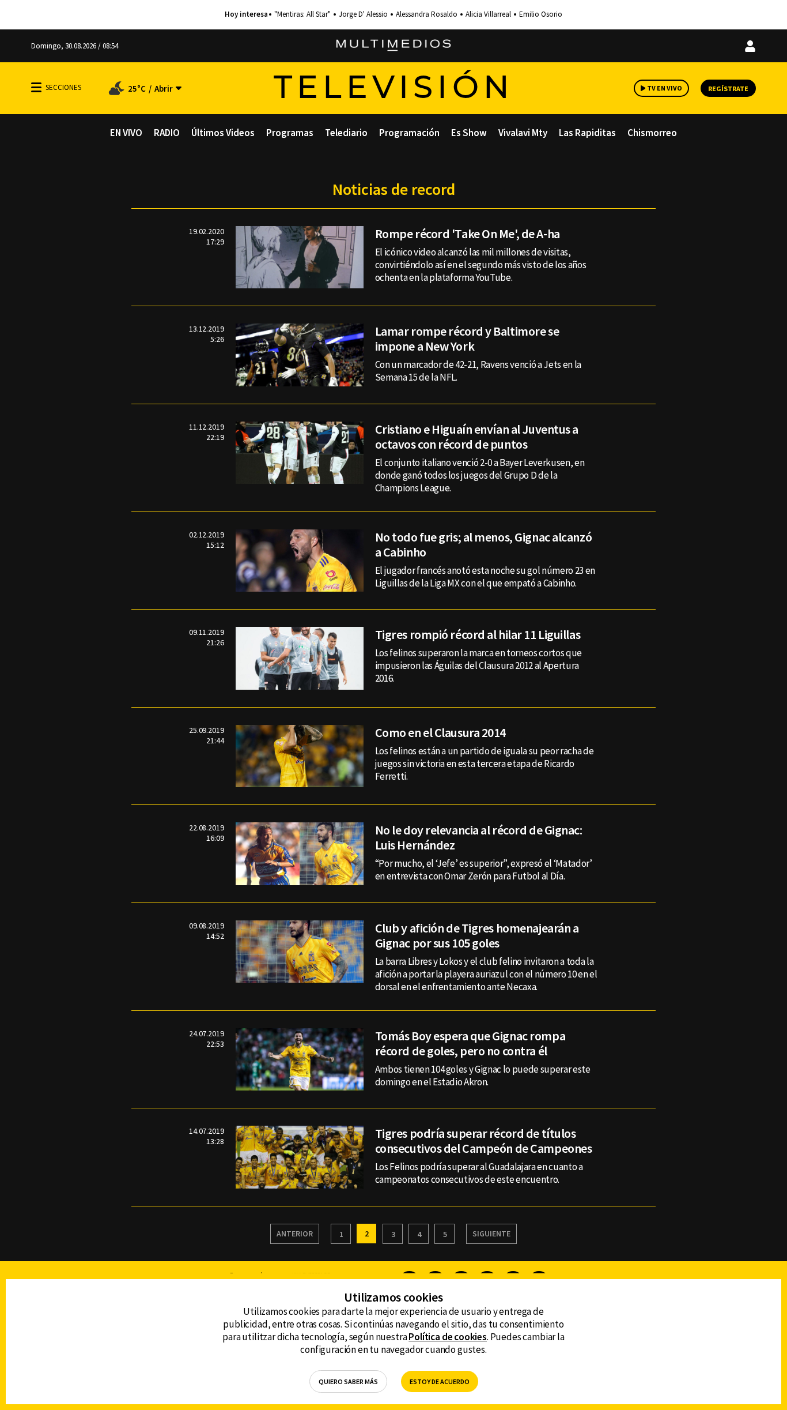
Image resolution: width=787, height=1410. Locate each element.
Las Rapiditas (587, 132)
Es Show (469, 132)
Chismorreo (652, 132)
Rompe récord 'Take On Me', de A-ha (467, 233)
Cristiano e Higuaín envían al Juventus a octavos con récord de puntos (476, 436)
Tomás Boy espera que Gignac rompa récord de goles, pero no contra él (470, 1043)
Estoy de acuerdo (440, 1381)
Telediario (346, 132)
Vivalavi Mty (522, 132)
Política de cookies (447, 1336)
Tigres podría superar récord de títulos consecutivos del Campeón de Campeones (483, 1140)
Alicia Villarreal (488, 14)
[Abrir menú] (36, 87)
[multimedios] (393, 45)
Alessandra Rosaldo (426, 14)
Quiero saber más (348, 1381)
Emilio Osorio (540, 14)
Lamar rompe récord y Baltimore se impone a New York (467, 338)
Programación (409, 132)
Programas (289, 132)
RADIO (167, 132)
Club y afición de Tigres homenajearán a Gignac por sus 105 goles (477, 935)
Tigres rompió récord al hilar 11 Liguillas (478, 634)
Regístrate (728, 88)
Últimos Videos (223, 132)
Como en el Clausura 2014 (440, 732)
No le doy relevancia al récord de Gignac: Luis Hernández (478, 837)
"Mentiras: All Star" (302, 14)
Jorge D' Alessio (363, 14)
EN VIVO (126, 132)
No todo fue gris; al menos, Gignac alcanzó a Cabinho (483, 544)
